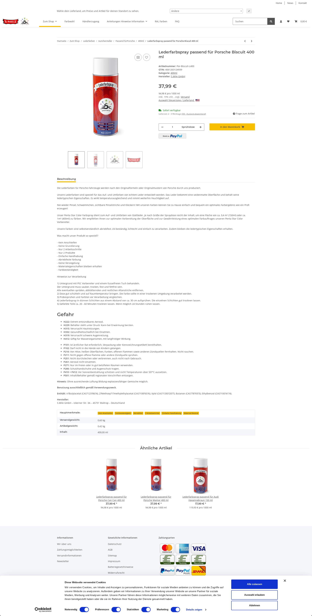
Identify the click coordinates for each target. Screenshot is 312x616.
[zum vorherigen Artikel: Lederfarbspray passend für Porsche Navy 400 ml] (245, 41)
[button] (281, 21)
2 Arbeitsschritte (152, 413)
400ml (174, 73)
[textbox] (206, 11)
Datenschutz (115, 544)
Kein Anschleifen (105, 413)
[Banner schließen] (285, 580)
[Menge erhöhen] (200, 127)
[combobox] (206, 11)
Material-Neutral (191, 413)
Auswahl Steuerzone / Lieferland (177, 100)
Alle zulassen (254, 584)
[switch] (116, 609)
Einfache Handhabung (171, 413)
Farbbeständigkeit (123, 413)
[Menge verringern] (162, 127)
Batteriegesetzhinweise (120, 566)
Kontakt (303, 3)
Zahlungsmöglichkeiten (69, 549)
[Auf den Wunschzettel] (146, 57)
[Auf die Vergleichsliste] (138, 57)
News (290, 3)
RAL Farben (161, 21)
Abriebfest (138, 413)
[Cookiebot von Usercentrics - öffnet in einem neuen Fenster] (43, 609)
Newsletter (63, 561)
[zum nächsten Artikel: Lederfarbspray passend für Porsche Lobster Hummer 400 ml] (251, 41)
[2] (172, 135)
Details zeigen (194, 609)
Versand (185, 96)
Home (279, 3)
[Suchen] (271, 21)
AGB (110, 549)
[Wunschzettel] (288, 21)
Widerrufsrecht (116, 572)
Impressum (114, 561)
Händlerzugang (90, 21)
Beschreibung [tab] (66, 179)
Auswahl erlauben (254, 594)
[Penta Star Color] (17, 21)
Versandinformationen (69, 555)
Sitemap (112, 555)
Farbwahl (70, 21)
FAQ (177, 21)
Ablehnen (254, 605)
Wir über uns (64, 544)
